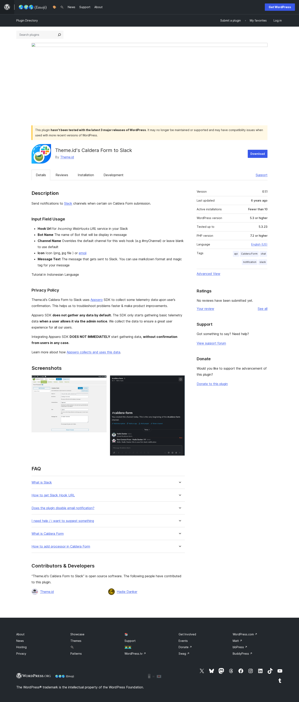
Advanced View (208, 274)
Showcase (77, 634)
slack (263, 262)
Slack (68, 203)
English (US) (259, 244)
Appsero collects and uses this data (93, 352)
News (20, 640)
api (236, 253)
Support (261, 175)
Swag (184, 653)
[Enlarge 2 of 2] (179, 381)
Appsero (97, 300)
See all (262, 309)
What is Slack (42, 482)
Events (183, 640)
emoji (82, 253)
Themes (75, 640)
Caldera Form (249, 253)
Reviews (62, 175)
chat (263, 253)
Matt (237, 640)
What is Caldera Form (48, 534)
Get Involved (187, 634)
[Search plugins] (59, 35)
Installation (86, 175)
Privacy (21, 653)
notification (249, 262)
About (20, 634)
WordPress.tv (135, 653)
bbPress (240, 647)
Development (113, 175)
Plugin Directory (27, 20)
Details (41, 175)
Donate (185, 647)
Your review (205, 309)
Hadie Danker (127, 592)
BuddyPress (242, 653)
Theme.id (67, 157)
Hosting (21, 647)
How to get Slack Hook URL (53, 495)
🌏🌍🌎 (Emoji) (64, 676)
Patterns (76, 653)
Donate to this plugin (212, 384)
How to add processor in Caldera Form (61, 546)
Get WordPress (280, 7)
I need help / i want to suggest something (63, 521)
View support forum (211, 343)
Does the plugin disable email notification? (63, 508)
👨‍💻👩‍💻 (127, 647)
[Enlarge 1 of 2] (101, 381)
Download (257, 153)
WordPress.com (245, 634)
